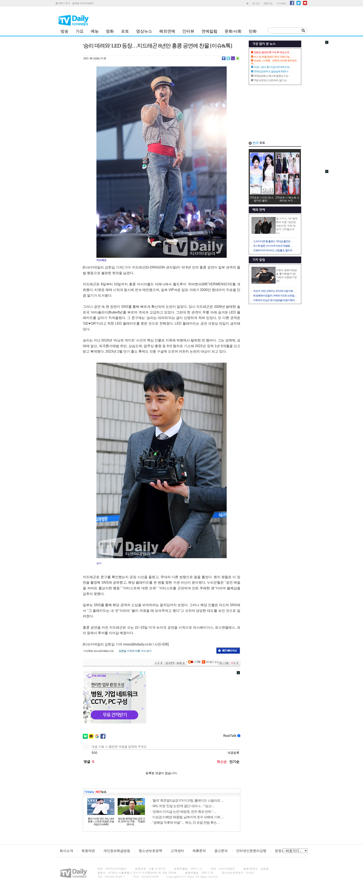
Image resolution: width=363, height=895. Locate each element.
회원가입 (268, 3)
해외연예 (167, 31)
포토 (125, 31)
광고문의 (221, 851)
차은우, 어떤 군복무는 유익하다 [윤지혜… (274, 291)
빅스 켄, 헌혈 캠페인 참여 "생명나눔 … (273, 56)
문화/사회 (233, 31)
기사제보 (281, 3)
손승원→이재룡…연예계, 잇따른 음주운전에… (274, 62)
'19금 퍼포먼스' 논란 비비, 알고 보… (271, 80)
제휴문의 (199, 851)
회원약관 (88, 851)
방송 (64, 31)
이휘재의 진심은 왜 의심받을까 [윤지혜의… (275, 300)
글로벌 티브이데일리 (83, 3)
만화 (253, 31)
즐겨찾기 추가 (62, 3)
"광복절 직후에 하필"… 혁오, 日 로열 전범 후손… (186, 822)
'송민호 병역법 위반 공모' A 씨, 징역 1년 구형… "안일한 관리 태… (131, 821)
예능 (95, 31)
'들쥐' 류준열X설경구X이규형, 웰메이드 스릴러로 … (188, 800)
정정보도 (281, 851)
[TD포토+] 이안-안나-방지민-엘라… (262, 199)
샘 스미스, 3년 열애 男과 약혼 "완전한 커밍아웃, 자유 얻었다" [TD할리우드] (286, 225)
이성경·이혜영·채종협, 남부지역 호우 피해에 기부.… (188, 817)
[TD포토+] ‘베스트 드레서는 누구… (287, 199)
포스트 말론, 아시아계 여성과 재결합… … (274, 245)
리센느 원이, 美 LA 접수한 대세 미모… (273, 67)
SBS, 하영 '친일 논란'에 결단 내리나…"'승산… (183, 806)
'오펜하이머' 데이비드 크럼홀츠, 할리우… (274, 250)
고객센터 (177, 851)
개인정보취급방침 (116, 851)
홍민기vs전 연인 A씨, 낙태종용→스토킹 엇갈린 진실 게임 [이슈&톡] (101, 821)
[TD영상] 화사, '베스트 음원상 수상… (272, 75)
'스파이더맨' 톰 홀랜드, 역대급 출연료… (273, 241)
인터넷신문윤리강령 (251, 851)
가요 (80, 31)
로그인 (256, 3)
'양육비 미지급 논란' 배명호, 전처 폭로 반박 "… (184, 811)
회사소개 (66, 851)
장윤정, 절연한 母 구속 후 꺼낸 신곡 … (273, 52)
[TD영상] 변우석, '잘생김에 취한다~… (272, 71)
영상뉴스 (144, 31)
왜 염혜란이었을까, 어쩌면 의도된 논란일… (275, 295)
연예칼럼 (209, 31)
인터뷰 (188, 31)
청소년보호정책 (150, 851)
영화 (110, 31)
